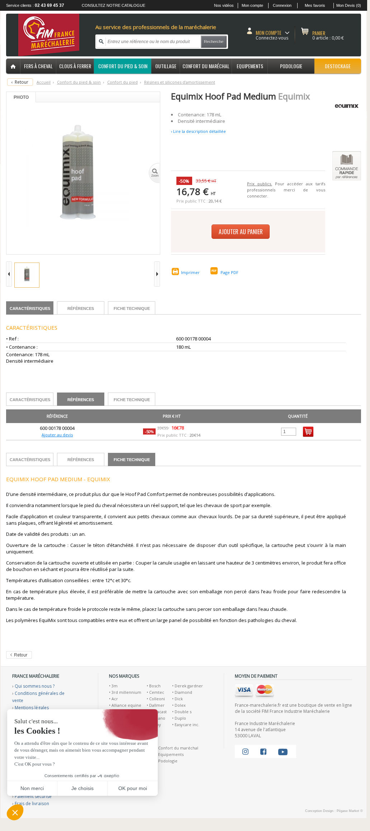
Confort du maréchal (178, 748)
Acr (115, 698)
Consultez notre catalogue (113, 5)
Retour (21, 82)
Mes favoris (315, 5)
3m (115, 685)
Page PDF (229, 272)
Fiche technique (132, 308)
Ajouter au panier (241, 231)
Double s (183, 711)
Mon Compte (268, 32)
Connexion (282, 5)
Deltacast (158, 711)
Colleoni (157, 698)
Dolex (180, 705)
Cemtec (156, 692)
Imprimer (190, 272)
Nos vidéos (224, 5)
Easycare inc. (187, 724)
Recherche (213, 42)
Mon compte (252, 5)
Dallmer (157, 705)
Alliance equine (126, 705)
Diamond (183, 692)
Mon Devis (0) (348, 5)
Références (80, 308)
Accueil (44, 82)
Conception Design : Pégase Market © (334, 811)
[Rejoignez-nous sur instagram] (245, 751)
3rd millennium (126, 692)
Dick (179, 698)
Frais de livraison (32, 803)
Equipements (171, 754)
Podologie (167, 760)
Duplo (180, 718)
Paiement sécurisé (33, 796)
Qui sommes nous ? (34, 686)
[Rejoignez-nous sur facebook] (263, 751)
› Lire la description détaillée (198, 131)
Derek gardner (189, 685)
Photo (21, 97)
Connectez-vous (272, 38)
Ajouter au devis (57, 434)
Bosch (155, 685)
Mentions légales (32, 708)
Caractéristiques (30, 308)
